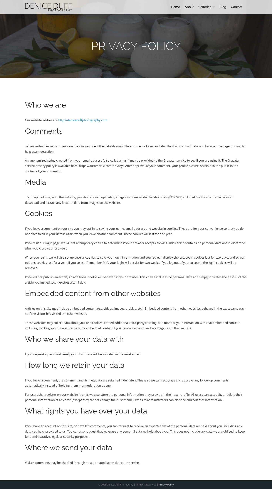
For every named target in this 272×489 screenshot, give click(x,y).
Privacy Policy (166, 484)
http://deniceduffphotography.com (82, 120)
